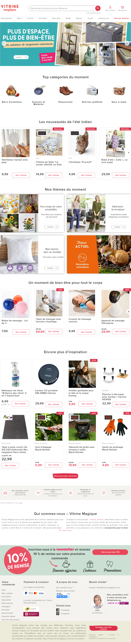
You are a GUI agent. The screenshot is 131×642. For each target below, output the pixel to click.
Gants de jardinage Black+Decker (112, 448)
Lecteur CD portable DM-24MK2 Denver (46, 392)
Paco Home (6, 443)
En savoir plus (65, 530)
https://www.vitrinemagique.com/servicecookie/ (63, 638)
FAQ (3, 590)
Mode (68, 18)
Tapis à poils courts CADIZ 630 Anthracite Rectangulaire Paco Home (15, 450)
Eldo (37, 158)
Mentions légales (96, 635)
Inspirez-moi (103, 18)
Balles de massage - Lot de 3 (15, 322)
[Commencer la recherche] (98, 8)
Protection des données (107, 638)
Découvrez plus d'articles (65, 476)
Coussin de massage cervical (80, 320)
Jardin (90, 18)
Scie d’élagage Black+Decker (43, 448)
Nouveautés (6, 18)
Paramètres (93, 638)
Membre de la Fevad (65, 591)
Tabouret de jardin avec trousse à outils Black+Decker (82, 450)
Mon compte (7, 593)
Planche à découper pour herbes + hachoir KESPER (114, 397)
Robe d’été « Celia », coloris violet (114, 161)
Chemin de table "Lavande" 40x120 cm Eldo (49, 163)
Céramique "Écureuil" (80, 162)
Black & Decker (41, 443)
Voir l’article (20, 175)
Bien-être (56, 18)
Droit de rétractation (11, 619)
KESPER (105, 391)
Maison (79, 18)
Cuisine (30, 18)
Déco (19, 18)
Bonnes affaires (121, 18)
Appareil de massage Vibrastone (113, 322)
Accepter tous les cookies (103, 628)
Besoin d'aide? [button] (98, 582)
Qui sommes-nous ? (65, 587)
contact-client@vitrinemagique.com (104, 587)
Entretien (43, 18)
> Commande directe (93, 13)
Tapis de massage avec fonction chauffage (48, 320)
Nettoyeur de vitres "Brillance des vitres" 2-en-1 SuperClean (14, 393)
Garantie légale (8, 616)
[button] (11, 583)
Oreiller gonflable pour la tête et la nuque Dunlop (81, 393)
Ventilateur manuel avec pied (15, 161)
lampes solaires (97, 519)
